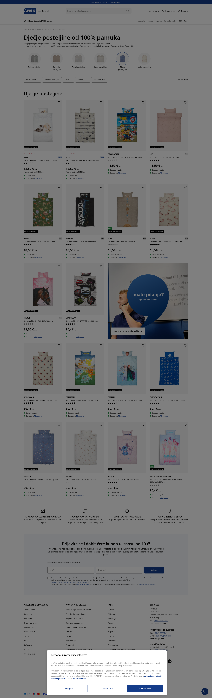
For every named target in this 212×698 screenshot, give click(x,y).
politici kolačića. (79, 678)
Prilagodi (69, 688)
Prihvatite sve (145, 688)
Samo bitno (108, 688)
